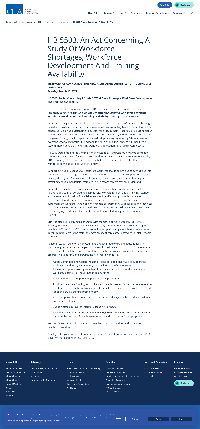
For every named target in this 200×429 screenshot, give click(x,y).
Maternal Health (74, 380)
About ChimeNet (13, 380)
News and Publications (156, 13)
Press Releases (151, 376)
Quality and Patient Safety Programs (122, 376)
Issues (121, 13)
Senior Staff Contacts (15, 372)
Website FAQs (180, 376)
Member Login (185, 5)
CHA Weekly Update (153, 372)
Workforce (71, 388)
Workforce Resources (183, 372)
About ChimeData (14, 376)
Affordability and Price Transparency (83, 368)
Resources (177, 13)
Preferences (136, 419)
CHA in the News (152, 368)
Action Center (37, 372)
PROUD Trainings (113, 388)
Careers (9, 395)
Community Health (75, 372)
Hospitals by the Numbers (43, 380)
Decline (158, 419)
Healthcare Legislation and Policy (46, 368)
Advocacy (108, 13)
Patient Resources (182, 368)
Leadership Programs (115, 372)
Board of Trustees (14, 368)
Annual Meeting (13, 384)
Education (135, 13)
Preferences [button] (56, 421)
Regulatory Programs (115, 380)
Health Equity (73, 376)
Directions (10, 391)
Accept (181, 419)
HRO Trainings (112, 391)
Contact (9, 388)
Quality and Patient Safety (78, 384)
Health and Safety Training (118, 384)
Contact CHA (164, 5)
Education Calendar (115, 368)
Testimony (35, 376)
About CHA (92, 13)
